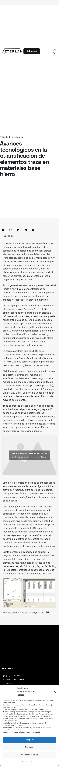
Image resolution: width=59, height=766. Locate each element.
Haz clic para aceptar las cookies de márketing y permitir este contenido (29, 455)
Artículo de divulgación (11, 137)
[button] (55, 691)
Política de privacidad (29, 762)
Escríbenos (10, 683)
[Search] (43, 51)
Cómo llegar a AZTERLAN (15, 679)
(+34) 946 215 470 (13, 676)
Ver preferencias (29, 754)
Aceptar (30, 739)
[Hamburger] (55, 51)
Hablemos (31, 51)
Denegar (29, 747)
